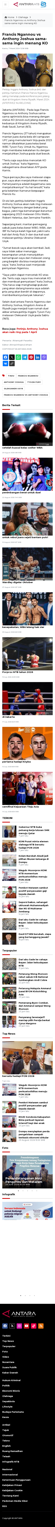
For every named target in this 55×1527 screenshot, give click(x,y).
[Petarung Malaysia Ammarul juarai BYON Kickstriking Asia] (9, 992)
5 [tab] (36, 1190)
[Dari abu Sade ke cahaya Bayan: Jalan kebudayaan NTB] (9, 924)
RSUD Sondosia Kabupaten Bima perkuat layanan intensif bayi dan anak (34, 1120)
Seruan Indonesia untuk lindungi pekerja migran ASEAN (23, 1284)
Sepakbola (8, 1401)
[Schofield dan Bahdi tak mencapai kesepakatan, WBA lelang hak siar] (27, 608)
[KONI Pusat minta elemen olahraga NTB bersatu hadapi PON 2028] (9, 845)
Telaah (6, 1456)
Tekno (6, 1440)
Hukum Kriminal (11, 1380)
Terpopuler (9, 950)
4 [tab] (32, 1190)
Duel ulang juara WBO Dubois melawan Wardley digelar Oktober (26, 581)
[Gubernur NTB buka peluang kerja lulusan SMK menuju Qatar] (9, 831)
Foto (5, 1147)
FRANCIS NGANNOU (28, 376)
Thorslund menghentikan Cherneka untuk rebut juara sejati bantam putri (25, 536)
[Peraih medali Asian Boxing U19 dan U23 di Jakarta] (27, 698)
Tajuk (5, 1430)
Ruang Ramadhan (12, 1451)
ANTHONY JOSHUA (14, 382)
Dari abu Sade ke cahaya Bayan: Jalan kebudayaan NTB (33, 922)
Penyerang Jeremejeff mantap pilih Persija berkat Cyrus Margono (34, 1020)
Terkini (6, 1335)
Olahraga (23, 17)
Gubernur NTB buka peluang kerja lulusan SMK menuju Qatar (34, 830)
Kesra (5, 1417)
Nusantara (8, 1362)
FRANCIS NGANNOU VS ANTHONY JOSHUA (26, 395)
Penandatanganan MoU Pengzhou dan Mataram (23, 1180)
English (6, 1446)
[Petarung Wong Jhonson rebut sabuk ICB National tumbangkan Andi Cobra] (9, 978)
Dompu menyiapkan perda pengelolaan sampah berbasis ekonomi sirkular (34, 1134)
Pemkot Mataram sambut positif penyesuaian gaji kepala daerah (33, 890)
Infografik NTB (10, 1461)
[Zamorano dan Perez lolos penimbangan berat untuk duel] (27, 474)
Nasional (7, 1469)
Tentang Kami (10, 1495)
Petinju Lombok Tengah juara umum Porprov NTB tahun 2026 (24, 670)
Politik (6, 1385)
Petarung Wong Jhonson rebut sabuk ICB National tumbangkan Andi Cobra (33, 977)
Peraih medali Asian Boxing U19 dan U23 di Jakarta (26, 715)
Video (5, 1357)
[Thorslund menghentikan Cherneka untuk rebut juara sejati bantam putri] (27, 519)
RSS (4, 1506)
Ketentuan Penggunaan (16, 1480)
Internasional (10, 1474)
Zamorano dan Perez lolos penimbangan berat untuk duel (21, 491)
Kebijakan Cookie (12, 1490)
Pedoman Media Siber (15, 1501)
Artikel (6, 1425)
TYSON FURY (34, 382)
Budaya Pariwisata (13, 1412)
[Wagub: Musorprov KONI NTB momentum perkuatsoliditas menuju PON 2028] (9, 874)
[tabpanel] (27, 1171)
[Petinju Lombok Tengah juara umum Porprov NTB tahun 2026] (27, 653)
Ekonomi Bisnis (11, 1391)
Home (11, 17)
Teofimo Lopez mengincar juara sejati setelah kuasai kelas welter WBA (25, 446)
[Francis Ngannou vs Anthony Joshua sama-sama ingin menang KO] (27, 1057)
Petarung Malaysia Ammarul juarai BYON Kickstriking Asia (35, 991)
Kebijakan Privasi (12, 1485)
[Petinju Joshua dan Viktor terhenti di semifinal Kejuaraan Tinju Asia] (27, 788)
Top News (8, 1033)
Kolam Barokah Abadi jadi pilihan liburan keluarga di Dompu (34, 859)
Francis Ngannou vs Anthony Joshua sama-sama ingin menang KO (25, 22)
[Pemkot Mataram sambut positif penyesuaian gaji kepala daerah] (9, 892)
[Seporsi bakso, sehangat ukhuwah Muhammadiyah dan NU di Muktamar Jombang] (9, 906)
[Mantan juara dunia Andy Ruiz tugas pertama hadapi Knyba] (27, 743)
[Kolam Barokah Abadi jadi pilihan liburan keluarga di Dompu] (9, 860)
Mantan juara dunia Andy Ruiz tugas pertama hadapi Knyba (24, 760)
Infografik (8, 1194)
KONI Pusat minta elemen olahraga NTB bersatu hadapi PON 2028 (33, 844)
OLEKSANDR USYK (13, 389)
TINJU (11, 376)
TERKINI (7, 818)
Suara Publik (9, 1367)
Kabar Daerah (10, 1372)
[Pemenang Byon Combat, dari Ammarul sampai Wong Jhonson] (9, 1007)
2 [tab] (22, 1190)
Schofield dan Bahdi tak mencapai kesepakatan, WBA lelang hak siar (23, 626)
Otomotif (7, 1435)
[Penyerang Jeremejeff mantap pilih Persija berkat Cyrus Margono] (9, 1021)
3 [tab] (27, 1190)
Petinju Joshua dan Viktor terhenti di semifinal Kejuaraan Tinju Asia (24, 805)
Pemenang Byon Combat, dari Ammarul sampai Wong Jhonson (34, 1006)
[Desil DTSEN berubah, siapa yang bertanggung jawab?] (9, 938)
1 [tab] (18, 1190)
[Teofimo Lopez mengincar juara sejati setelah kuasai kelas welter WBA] (27, 429)
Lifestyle (7, 1406)
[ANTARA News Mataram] (30, 4)
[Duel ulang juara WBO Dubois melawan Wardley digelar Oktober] (27, 563)
